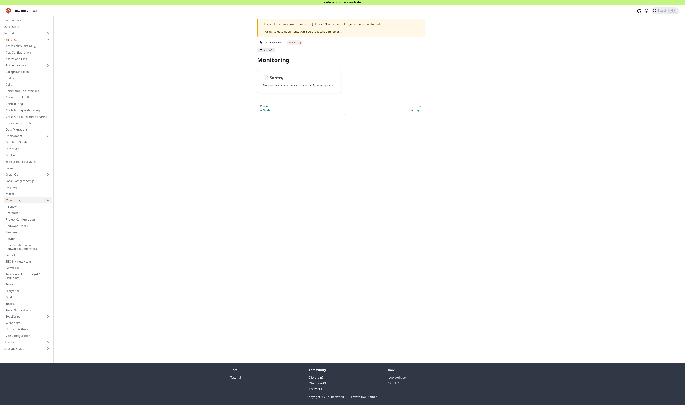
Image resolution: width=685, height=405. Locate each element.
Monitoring (13, 200)
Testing (11, 304)
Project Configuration (20, 219)
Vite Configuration (18, 336)
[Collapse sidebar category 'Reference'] (48, 39)
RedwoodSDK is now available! (342, 2)
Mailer (10, 194)
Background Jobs (17, 72)
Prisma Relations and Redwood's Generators (21, 247)
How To (9, 342)
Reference (10, 40)
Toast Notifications (18, 310)
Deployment (14, 136)
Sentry (12, 207)
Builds (10, 78)
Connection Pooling (19, 97)
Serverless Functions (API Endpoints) (23, 276)
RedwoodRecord (17, 226)
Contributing (14, 104)
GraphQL (12, 174)
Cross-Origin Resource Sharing (26, 117)
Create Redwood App (20, 123)
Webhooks (13, 323)
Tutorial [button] (9, 33)
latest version (326, 32)
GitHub (392, 383)
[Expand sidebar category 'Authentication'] (48, 65)
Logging (11, 187)
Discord (314, 377)
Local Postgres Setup (20, 181)
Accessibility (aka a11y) (21, 46)
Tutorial (235, 377)
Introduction (12, 20)
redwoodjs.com (398, 377)
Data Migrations (17, 129)
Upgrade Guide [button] (14, 349)
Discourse (316, 383)
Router (10, 239)
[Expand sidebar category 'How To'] (48, 342)
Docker (11, 155)
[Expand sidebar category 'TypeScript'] (48, 316)
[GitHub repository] (639, 11)
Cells (9, 85)
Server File (13, 268)
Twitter (314, 389)
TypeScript (13, 316)
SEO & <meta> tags (19, 262)
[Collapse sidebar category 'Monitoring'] (48, 200)
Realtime (11, 232)
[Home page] (260, 42)
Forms (10, 168)
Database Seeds (16, 142)
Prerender (13, 213)
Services (11, 284)
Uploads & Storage (18, 329)
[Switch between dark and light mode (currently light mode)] (646, 11)
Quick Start (11, 27)
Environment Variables (21, 162)
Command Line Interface (22, 91)
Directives (12, 149)
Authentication (16, 65)
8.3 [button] (35, 11)
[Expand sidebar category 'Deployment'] (48, 136)
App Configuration (18, 52)
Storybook (13, 291)
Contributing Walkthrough (24, 110)
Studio (10, 297)
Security (11, 255)
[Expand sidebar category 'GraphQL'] (48, 174)
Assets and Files (16, 59)
